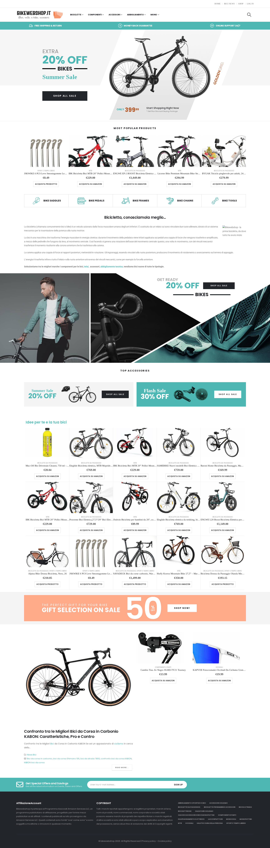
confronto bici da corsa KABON (116, 758)
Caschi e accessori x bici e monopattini (196, 815)
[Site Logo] (39, 14)
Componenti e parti (163, 667)
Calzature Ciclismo (204, 811)
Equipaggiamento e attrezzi (191, 819)
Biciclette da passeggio (135, 171)
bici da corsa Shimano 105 (66, 758)
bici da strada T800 (90, 758)
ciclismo (118, 743)
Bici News (229, 4)
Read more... (122, 767)
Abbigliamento (135, 14)
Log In (250, 4)
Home (217, 4)
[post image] (78, 678)
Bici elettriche (184, 811)
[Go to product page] (46, 151)
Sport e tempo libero (46, 171)
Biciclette (75, 14)
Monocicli (231, 819)
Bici (52, 743)
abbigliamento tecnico (111, 266)
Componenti (95, 14)
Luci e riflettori (215, 819)
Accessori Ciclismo (218, 803)
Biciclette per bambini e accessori (219, 807)
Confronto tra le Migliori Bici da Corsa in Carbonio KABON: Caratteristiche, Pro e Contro (71, 734)
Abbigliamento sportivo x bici (192, 803)
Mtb (90, 171)
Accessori (114, 14)
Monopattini (246, 819)
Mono (153, 14)
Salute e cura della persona (210, 823)
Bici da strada (245, 807)
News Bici (31, 754)
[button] (249, 15)
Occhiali (219, 667)
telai (86, 266)
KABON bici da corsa (34, 762)
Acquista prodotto (46, 184)
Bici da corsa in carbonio (39, 758)
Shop (240, 4)
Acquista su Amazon (90, 184)
